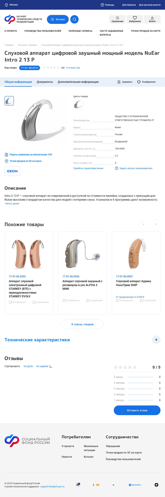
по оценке (42, 366)
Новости (67, 456)
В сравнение (42, 302)
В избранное (149, 82)
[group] (42, 120)
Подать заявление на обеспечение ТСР (31, 154)
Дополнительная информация (78, 81)
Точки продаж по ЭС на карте (26, 161)
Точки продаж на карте (145, 30)
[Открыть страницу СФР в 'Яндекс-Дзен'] (156, 485)
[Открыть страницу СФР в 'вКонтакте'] (135, 485)
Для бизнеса (129, 5)
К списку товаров (83, 324)
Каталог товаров (27, 44)
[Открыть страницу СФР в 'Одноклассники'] (96, 484)
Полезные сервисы (80, 30)
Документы (45, 81)
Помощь (109, 5)
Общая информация (18, 81)
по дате (28, 366)
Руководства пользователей (42, 30)
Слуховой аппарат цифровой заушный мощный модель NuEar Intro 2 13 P (82, 56)
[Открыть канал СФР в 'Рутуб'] (78, 484)
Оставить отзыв (137, 410)
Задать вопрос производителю (136, 168)
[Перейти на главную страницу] (23, 19)
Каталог (89, 456)
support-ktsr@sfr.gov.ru (52, 486)
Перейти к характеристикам (88, 168)
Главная (9, 44)
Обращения (113, 446)
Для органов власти (149, 5)
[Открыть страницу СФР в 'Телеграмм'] (113, 484)
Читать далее (12, 203)
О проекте (11, 30)
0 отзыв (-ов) (73, 67)
